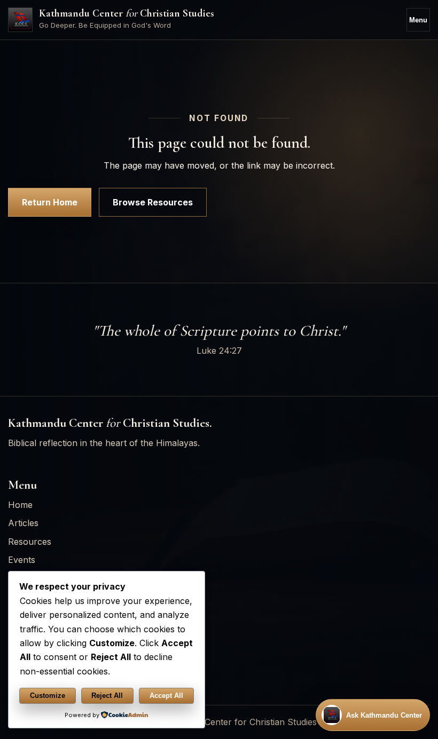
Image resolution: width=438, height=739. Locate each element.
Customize (47, 696)
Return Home (49, 202)
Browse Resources (153, 202)
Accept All (166, 696)
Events (21, 559)
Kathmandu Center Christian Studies (126, 13)
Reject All (107, 696)
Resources (29, 541)
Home (20, 504)
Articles (23, 523)
